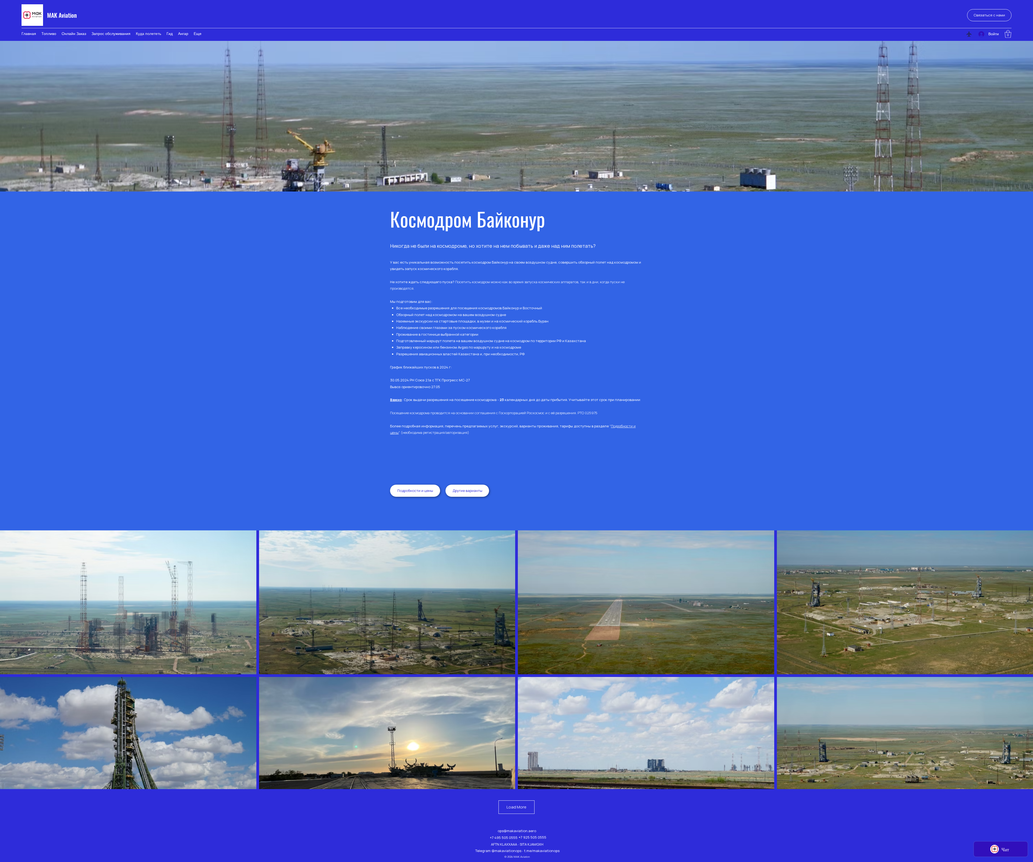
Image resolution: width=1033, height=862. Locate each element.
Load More (516, 807)
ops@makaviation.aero (517, 830)
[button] (1008, 34)
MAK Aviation (62, 15)
